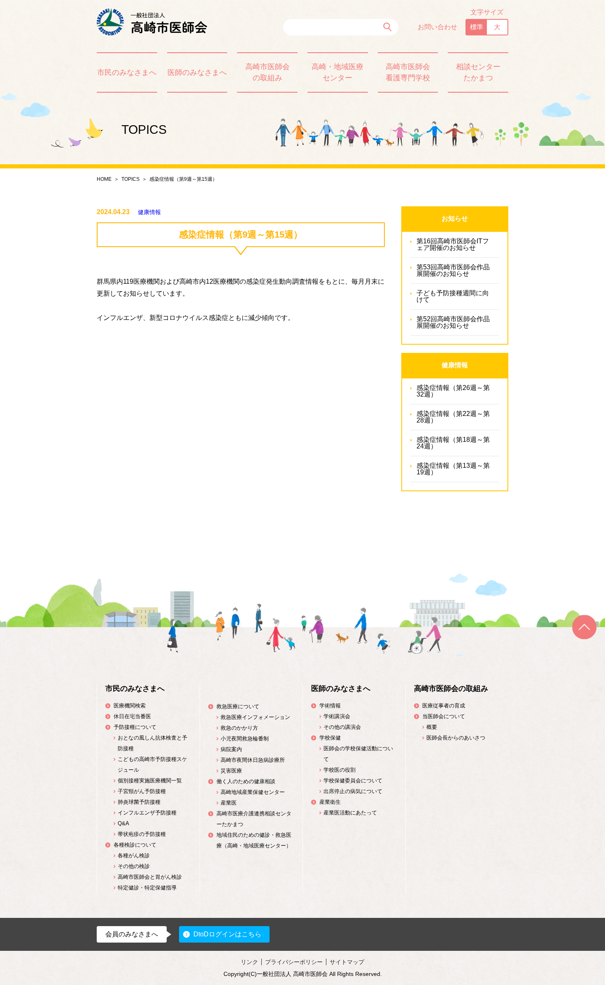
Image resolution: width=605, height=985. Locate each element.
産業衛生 (330, 802)
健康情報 (149, 212)
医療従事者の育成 (443, 706)
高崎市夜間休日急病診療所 (253, 760)
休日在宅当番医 (132, 716)
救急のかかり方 (239, 728)
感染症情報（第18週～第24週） (453, 443)
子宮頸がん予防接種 (142, 791)
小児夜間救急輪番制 (245, 738)
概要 (431, 727)
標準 (476, 26)
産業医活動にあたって (350, 813)
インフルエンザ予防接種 (147, 813)
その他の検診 (134, 866)
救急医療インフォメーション (255, 717)
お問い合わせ (437, 26)
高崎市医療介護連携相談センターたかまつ (253, 818)
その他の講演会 (342, 727)
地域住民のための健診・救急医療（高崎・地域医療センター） (253, 840)
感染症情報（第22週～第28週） (453, 417)
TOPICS (130, 179)
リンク (249, 962)
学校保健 (330, 738)
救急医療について (237, 706)
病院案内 (231, 749)
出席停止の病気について (352, 791)
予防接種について (135, 727)
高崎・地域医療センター (337, 72)
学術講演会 (336, 716)
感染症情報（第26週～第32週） (453, 391)
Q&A (123, 823)
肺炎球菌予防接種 (139, 802)
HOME (104, 179)
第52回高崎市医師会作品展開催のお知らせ (453, 322)
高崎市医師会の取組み (267, 72)
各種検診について (135, 845)
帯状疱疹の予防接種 (142, 834)
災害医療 (231, 771)
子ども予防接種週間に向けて (453, 296)
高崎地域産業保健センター (253, 792)
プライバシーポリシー (294, 962)
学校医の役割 (339, 770)
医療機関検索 (130, 706)
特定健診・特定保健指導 (147, 888)
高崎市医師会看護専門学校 (408, 72)
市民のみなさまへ (126, 72)
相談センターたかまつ (478, 72)
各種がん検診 (134, 855)
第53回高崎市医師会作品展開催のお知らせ (453, 270)
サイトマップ (347, 962)
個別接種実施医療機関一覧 (150, 780)
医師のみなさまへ (197, 72)
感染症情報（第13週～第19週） (453, 469)
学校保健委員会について (352, 780)
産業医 (229, 803)
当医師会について (443, 716)
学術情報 (330, 706)
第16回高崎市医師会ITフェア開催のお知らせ (453, 244)
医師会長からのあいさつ (455, 738)
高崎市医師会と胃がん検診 (150, 877)
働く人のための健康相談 (245, 781)
